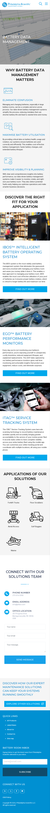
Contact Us (11, 734)
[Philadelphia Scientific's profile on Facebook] (16, 791)
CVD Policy (7, 797)
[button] (25, 289)
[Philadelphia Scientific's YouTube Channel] (22, 791)
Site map (10, 738)
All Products (11, 721)
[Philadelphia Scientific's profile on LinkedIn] (5, 791)
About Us (10, 729)
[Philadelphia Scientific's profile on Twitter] (10, 791)
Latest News (11, 725)
